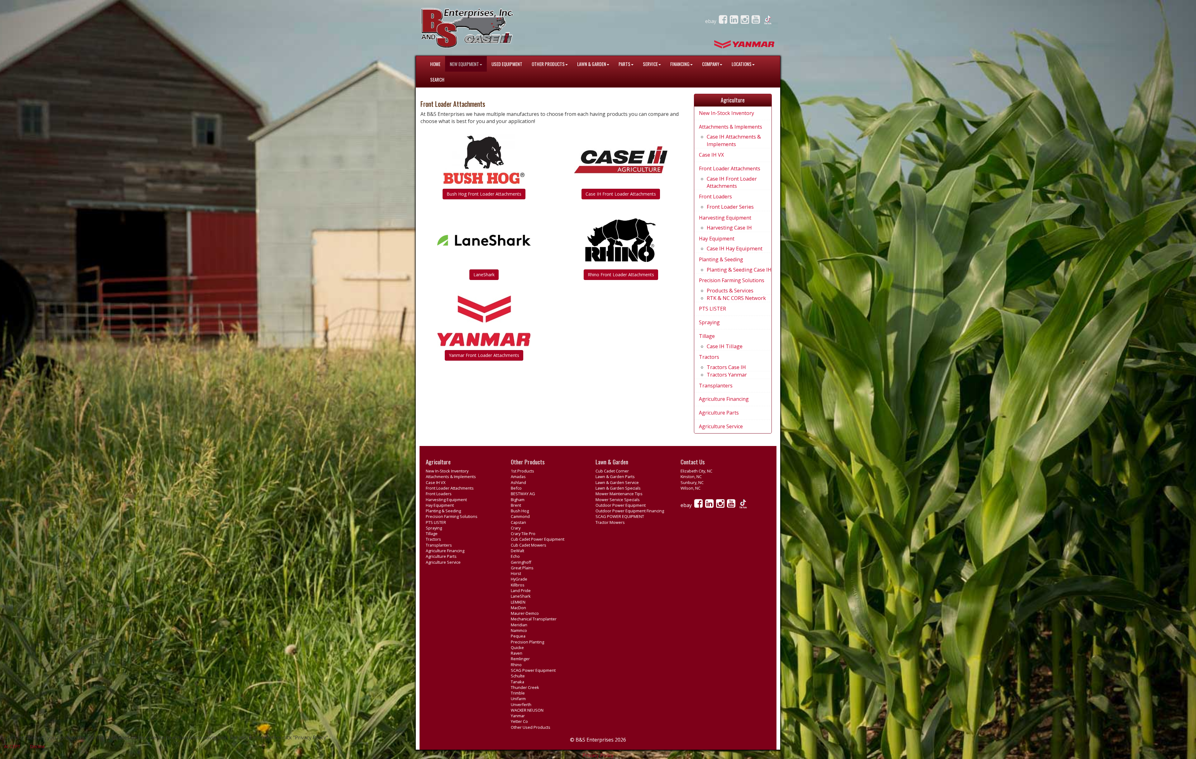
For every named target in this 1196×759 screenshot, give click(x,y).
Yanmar (518, 716)
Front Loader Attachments (729, 168)
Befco (516, 488)
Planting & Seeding (721, 259)
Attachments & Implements (730, 126)
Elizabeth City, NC (696, 471)
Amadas (518, 476)
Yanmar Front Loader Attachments (484, 355)
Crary (515, 528)
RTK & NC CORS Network (736, 298)
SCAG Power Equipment (533, 670)
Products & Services (730, 290)
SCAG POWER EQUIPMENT (620, 516)
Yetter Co (519, 721)
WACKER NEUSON (527, 710)
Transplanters (716, 385)
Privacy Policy (598, 755)
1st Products (522, 471)
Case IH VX (711, 154)
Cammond (520, 516)
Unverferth (521, 704)
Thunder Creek (525, 687)
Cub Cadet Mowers (528, 545)
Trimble (518, 693)
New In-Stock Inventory (726, 113)
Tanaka (517, 682)
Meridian (519, 625)
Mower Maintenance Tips (619, 493)
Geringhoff (521, 562)
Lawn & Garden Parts (615, 476)
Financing (680, 63)
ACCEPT (12, 746)
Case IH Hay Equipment (734, 248)
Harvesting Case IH (729, 227)
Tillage (707, 336)
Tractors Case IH (726, 367)
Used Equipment (506, 63)
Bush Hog (520, 511)
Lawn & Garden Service (617, 482)
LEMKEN (518, 602)
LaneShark (484, 275)
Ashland (518, 482)
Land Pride (521, 590)
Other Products (548, 63)
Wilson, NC (690, 488)
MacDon (518, 607)
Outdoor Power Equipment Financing (630, 511)
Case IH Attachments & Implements (734, 140)
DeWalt (517, 550)
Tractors (709, 356)
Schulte (518, 676)
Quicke (517, 647)
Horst (516, 573)
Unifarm (518, 698)
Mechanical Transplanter (534, 619)
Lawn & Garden (591, 63)
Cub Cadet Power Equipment (537, 539)
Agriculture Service (721, 426)
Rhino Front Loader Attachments (621, 275)
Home (435, 63)
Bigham (517, 499)
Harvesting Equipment (725, 217)
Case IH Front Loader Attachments (621, 194)
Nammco (519, 630)
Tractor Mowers (610, 522)
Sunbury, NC (692, 482)
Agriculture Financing (724, 399)
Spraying (709, 322)
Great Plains (522, 568)
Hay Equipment (716, 238)
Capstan (518, 522)
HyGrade (519, 579)
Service (650, 63)
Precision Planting (527, 642)
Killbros (517, 585)
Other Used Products (530, 727)
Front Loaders (715, 196)
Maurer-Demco (525, 613)
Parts (624, 63)
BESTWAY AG (523, 493)
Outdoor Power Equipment (621, 505)
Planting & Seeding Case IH (739, 269)
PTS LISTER (712, 308)
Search (437, 79)
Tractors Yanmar (727, 374)
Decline (37, 746)
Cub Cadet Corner (612, 471)
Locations (742, 63)
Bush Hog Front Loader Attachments (484, 194)
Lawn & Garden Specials (618, 488)
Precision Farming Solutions (731, 280)
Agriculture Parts (719, 412)
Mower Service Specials (618, 499)
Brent (516, 505)
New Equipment (464, 63)
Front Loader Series (730, 206)
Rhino (516, 664)
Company (710, 63)
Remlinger (520, 659)
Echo (515, 556)
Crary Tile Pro (523, 533)
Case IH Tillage (725, 346)
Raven (516, 653)
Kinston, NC (691, 476)
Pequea (518, 636)
